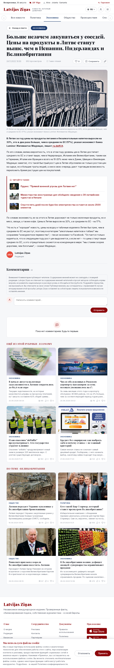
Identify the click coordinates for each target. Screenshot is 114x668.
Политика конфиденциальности (69, 637)
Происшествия (89, 17)
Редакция (8, 633)
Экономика (52, 17)
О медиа (8, 629)
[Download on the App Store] (97, 631)
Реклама (35, 629)
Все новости (18, 17)
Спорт (105, 17)
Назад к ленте (19, 28)
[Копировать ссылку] (105, 61)
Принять (103, 653)
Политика (35, 17)
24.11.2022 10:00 (14, 61)
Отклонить (84, 653)
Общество (69, 17)
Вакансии (8, 637)
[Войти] (101, 9)
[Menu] (107, 9)
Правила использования (66, 630)
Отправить (99, 310)
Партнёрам (36, 637)
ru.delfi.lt (57, 145)
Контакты (35, 633)
